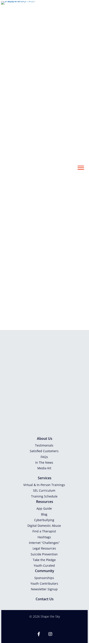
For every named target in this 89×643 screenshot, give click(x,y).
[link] (44, 445)
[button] (81, 168)
